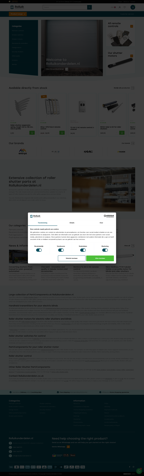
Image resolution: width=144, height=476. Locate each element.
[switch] (61, 250)
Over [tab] (101, 223)
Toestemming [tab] (42, 223)
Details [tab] (72, 223)
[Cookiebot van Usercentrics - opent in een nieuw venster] (105, 216)
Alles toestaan (100, 258)
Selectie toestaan (71, 258)
